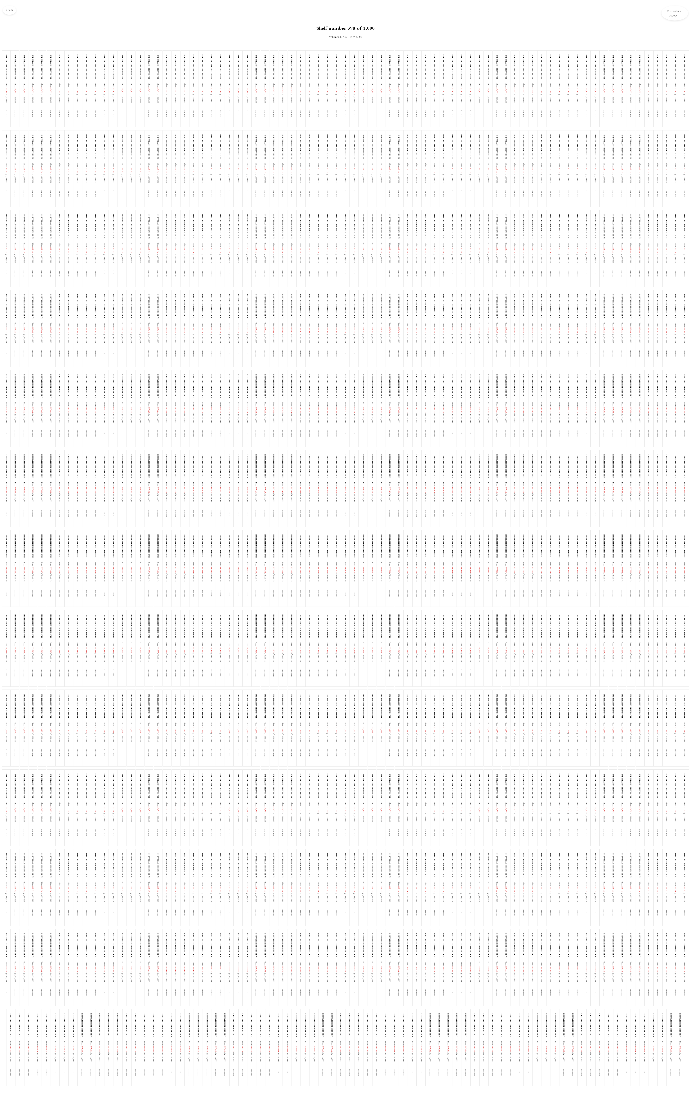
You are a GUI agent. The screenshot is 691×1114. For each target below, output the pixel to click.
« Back (9, 10)
